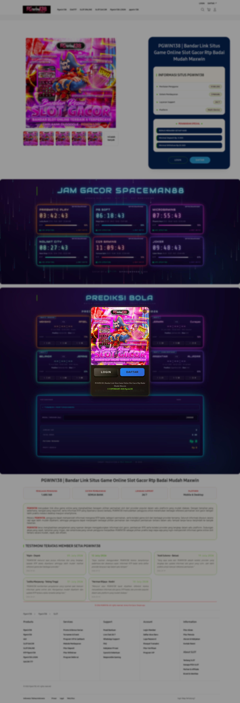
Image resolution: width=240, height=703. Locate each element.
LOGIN (106, 372)
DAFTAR (132, 372)
